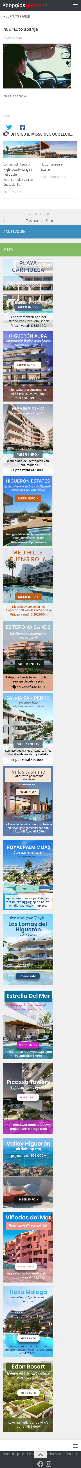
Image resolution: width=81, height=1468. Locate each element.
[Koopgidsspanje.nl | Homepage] (32, 5)
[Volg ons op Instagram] (48, 1464)
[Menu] (75, 5)
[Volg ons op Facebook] (40, 1464)
